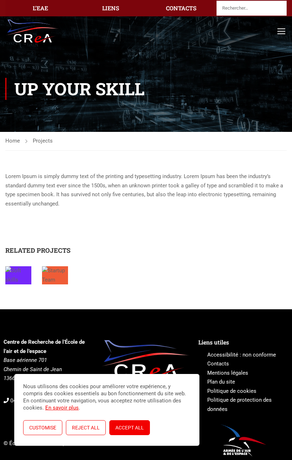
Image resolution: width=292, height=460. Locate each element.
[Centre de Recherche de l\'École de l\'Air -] (32, 31)
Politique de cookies (231, 391)
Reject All (86, 427)
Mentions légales (227, 373)
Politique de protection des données (239, 404)
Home (12, 141)
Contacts (218, 363)
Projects (43, 141)
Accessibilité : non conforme (241, 355)
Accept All (129, 427)
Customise (42, 427)
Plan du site (221, 382)
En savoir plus (62, 408)
